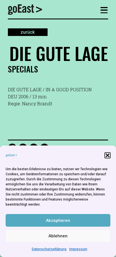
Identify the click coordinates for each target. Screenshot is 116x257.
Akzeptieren (58, 220)
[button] (107, 155)
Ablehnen (58, 235)
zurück (28, 32)
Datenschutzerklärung (49, 249)
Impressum (78, 249)
